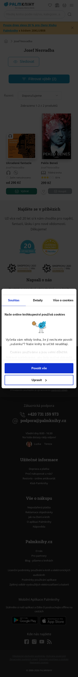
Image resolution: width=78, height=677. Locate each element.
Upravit (37, 380)
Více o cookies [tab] (63, 300)
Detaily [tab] (38, 300)
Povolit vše (39, 368)
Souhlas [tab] (14, 300)
